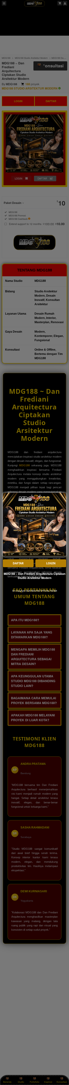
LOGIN (51, 563)
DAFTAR (18, 563)
